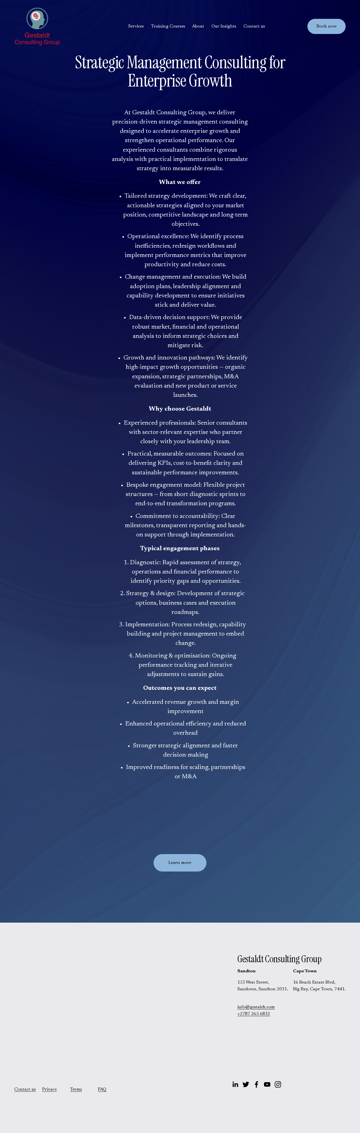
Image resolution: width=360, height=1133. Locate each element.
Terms (76, 1089)
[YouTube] (267, 1084)
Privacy (49, 1089)
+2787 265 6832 (253, 1014)
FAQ (102, 1089)
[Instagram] (277, 1084)
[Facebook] (256, 1084)
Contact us (254, 26)
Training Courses (168, 26)
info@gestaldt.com (256, 1007)
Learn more (179, 863)
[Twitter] (245, 1084)
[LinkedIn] (235, 1084)
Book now (326, 26)
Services (136, 26)
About (198, 26)
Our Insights (224, 26)
